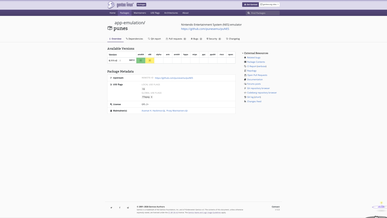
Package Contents (256, 61)
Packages (124, 12)
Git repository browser (258, 88)
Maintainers (140, 12)
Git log (250, 97)
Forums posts (254, 83)
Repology (251, 70)
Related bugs (253, 57)
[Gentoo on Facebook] (119, 207)
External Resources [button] (256, 53)
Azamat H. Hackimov (152, 110)
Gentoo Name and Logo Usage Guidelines (204, 212)
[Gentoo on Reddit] (128, 207)
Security (214, 38)
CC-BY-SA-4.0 (173, 212)
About (185, 12)
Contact (276, 206)
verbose (262, 66)
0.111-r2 (113, 60)
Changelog (234, 38)
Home (112, 12)
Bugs (197, 38)
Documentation (255, 79)
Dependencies (135, 38)
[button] (250, 4)
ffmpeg (146, 97)
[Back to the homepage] (120, 5)
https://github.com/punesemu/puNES (205, 29)
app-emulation (129, 22)
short (257, 97)
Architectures (171, 12)
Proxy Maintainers (175, 110)
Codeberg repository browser (262, 92)
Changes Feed (254, 101)
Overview (116, 38)
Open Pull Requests (257, 75)
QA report (155, 38)
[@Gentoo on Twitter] (111, 207)
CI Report (252, 66)
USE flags (155, 12)
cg (143, 89)
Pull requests (176, 38)
